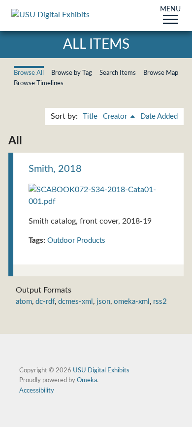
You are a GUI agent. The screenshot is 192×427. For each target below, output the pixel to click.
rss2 (160, 301)
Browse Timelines (39, 83)
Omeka (87, 380)
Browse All (29, 73)
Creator (116, 116)
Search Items (117, 73)
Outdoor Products (76, 240)
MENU (170, 10)
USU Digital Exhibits (101, 370)
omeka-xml (132, 301)
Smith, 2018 (55, 169)
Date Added (159, 116)
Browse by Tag (71, 73)
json (103, 301)
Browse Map (160, 73)
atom (24, 301)
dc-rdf (45, 301)
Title (90, 116)
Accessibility (36, 391)
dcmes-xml (75, 301)
